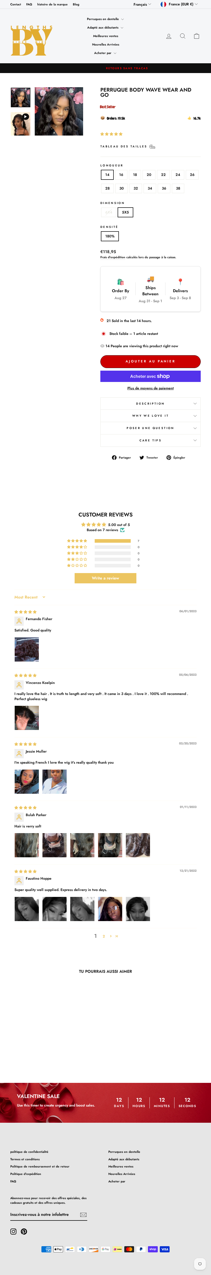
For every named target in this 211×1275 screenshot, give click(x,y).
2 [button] (104, 936)
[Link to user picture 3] (82, 845)
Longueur (112, 165)
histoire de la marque (52, 4)
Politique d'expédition (25, 1174)
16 (121, 174)
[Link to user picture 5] (138, 845)
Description (150, 404)
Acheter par (103, 53)
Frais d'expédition (112, 257)
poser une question (150, 428)
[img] (25, 611)
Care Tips (150, 440)
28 (107, 188)
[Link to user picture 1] (26, 649)
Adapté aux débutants (103, 27)
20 (149, 174)
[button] (111, 134)
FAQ (29, 4)
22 (163, 174)
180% (110, 236)
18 (135, 174)
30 (121, 188)
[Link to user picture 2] (54, 781)
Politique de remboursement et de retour (39, 1166)
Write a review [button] (105, 578)
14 (107, 174)
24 (177, 174)
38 (178, 188)
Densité (109, 227)
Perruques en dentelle (103, 19)
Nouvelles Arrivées (105, 44)
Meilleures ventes (105, 36)
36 (164, 188)
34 (150, 188)
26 (192, 174)
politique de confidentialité (29, 1151)
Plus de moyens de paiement (150, 388)
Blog (76, 4)
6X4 (108, 212)
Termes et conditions (25, 1159)
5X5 (125, 212)
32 (136, 188)
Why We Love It (150, 416)
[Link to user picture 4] (110, 845)
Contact (15, 4)
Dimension (112, 203)
